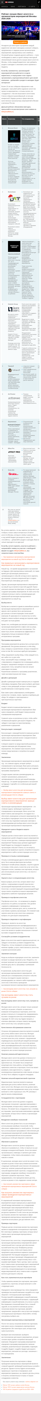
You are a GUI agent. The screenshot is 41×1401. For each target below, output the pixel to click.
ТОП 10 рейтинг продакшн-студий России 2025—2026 (18, 1389)
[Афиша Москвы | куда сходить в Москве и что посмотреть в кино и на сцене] (9, 2)
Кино (13, 6)
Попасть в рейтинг (20, 42)
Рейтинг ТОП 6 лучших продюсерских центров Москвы (19, 1387)
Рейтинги (22, 6)
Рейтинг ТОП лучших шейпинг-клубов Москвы (16, 1385)
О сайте (32, 6)
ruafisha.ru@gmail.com (31, 1381)
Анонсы (4, 6)
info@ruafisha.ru (7, 111)
